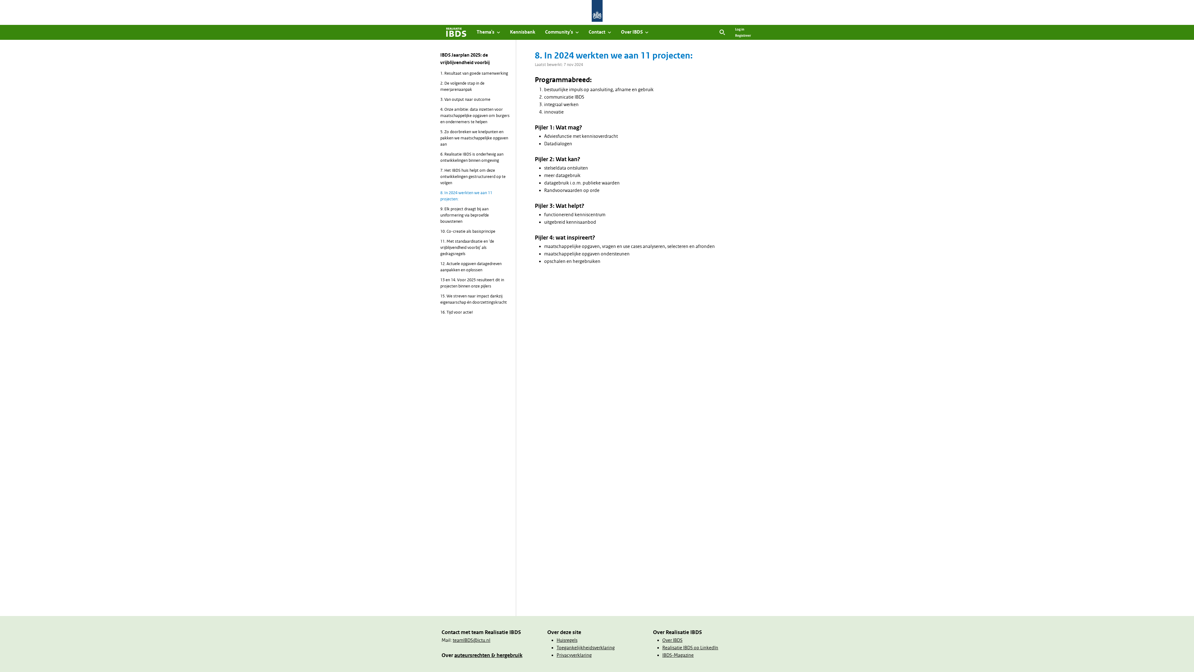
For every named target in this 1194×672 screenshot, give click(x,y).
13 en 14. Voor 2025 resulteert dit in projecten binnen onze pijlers (472, 283)
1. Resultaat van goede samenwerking (474, 73)
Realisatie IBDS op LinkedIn (690, 648)
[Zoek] (722, 32)
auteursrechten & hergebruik (488, 655)
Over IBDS (672, 640)
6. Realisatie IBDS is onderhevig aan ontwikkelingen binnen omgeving (471, 157)
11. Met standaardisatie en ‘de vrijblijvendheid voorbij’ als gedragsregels (467, 247)
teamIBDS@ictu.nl (471, 640)
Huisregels (567, 640)
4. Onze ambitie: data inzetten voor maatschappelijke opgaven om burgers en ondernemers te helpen (475, 115)
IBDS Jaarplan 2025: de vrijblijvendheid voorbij (465, 59)
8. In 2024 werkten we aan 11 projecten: (466, 196)
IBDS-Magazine (678, 655)
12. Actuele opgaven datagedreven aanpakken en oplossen (471, 267)
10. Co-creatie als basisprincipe (467, 231)
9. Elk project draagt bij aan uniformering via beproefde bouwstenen (464, 215)
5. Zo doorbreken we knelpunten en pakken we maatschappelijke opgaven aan (474, 138)
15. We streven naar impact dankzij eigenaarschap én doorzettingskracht (473, 299)
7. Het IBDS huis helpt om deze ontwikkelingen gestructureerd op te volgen (473, 176)
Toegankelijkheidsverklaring (586, 648)
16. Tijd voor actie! (456, 312)
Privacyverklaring (574, 655)
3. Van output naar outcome (465, 99)
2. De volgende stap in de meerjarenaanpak (462, 86)
